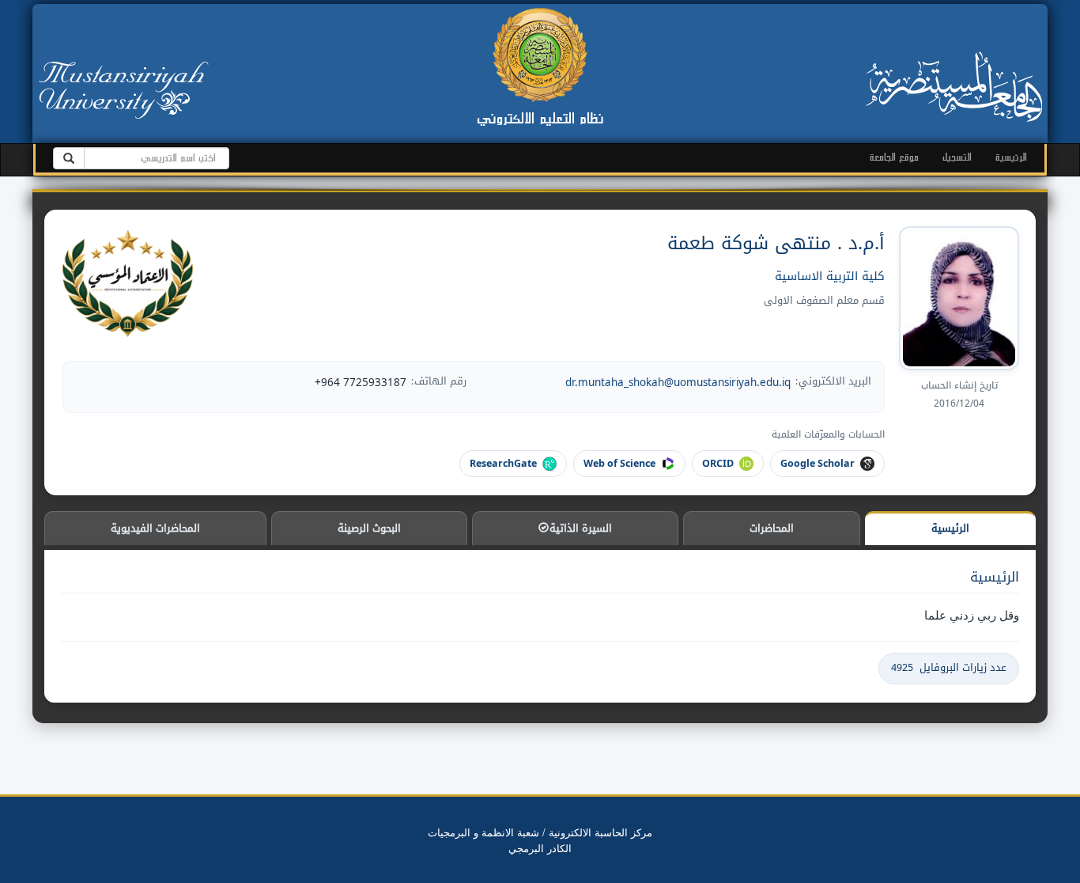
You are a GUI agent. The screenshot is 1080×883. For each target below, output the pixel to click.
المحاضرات (772, 528)
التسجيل (957, 157)
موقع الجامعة (894, 157)
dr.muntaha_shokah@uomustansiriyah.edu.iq (678, 382)
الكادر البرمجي (540, 847)
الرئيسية (1011, 157)
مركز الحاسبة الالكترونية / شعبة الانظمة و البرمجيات (540, 831)
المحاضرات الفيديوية (155, 528)
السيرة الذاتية (579, 528)
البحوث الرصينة (369, 528)
